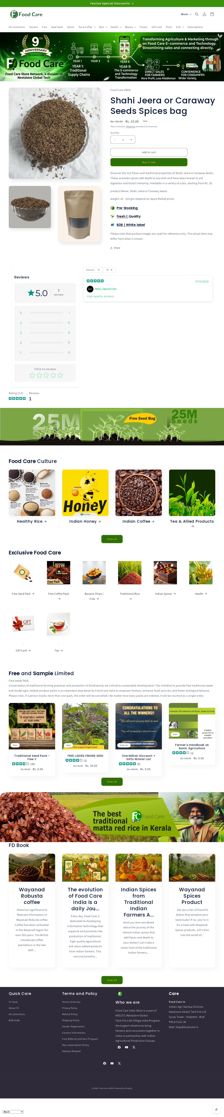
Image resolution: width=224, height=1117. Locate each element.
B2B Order (14, 1020)
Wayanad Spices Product (192, 895)
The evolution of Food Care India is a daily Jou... (85, 898)
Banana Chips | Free (94, 596)
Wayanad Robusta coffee (32, 895)
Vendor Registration (73, 1026)
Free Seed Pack (21, 594)
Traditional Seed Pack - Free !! (32, 757)
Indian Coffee (136, 521)
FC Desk (13, 1001)
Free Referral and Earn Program (80, 1038)
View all (112, 539)
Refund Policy (70, 1014)
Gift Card (21, 651)
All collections (17, 1014)
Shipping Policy (70, 1020)
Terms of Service (71, 1001)
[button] (86, 27)
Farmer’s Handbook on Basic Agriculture (192, 746)
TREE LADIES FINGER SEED (85, 755)
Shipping (130, 126)
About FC (14, 1008)
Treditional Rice (130, 594)
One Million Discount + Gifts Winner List (139, 757)
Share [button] (117, 247)
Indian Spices (163, 594)
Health (199, 594)
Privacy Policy (69, 1008)
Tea (57, 651)
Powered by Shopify (123, 1088)
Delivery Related (71, 1051)
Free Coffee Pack (58, 594)
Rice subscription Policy (75, 1045)
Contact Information (73, 1032)
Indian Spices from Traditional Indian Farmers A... (138, 902)
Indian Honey (83, 521)
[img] (95, 281)
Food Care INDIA (106, 1088)
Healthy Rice (30, 521)
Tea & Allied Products (192, 521)
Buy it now (149, 162)
